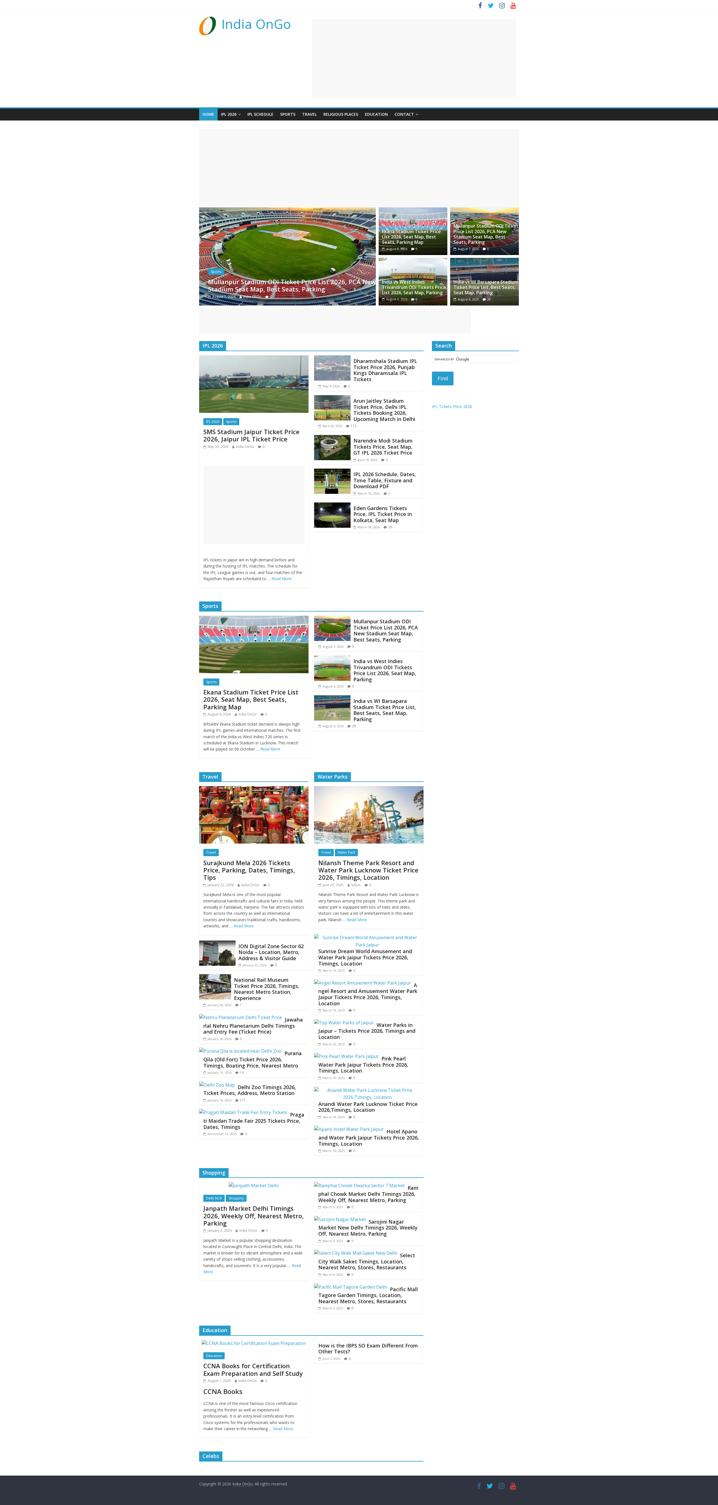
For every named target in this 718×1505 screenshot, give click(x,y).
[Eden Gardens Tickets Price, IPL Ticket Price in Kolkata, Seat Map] (332, 506)
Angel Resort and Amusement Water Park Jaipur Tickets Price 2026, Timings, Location (367, 994)
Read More (281, 578)
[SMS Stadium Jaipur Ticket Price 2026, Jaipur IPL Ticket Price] (254, 359)
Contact (404, 114)
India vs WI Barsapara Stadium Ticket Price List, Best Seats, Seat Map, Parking (486, 287)
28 (489, 299)
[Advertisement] (414, 58)
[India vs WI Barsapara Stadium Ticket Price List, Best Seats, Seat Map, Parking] (484, 261)
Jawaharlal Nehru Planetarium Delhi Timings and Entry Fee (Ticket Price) (253, 1025)
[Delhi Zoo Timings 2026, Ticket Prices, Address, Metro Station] (217, 1085)
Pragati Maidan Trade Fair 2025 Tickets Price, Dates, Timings (253, 1120)
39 (390, 527)
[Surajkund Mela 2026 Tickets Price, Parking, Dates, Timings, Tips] (254, 789)
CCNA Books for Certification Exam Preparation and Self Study (253, 1369)
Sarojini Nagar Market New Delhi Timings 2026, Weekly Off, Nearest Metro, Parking (368, 1227)
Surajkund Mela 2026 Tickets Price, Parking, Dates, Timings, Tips (249, 870)
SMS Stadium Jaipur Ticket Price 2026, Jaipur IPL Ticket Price (251, 435)
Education (376, 114)
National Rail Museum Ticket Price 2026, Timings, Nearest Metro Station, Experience (266, 988)
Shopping (236, 1198)
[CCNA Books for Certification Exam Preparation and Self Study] (254, 1343)
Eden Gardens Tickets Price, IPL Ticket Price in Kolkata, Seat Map (382, 514)
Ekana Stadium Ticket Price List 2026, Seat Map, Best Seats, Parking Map (411, 236)
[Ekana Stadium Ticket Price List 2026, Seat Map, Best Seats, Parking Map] (413, 211)
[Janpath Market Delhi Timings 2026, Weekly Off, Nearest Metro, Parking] (254, 1185)
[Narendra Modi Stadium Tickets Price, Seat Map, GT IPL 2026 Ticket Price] (332, 438)
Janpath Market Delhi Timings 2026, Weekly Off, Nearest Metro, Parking (253, 1215)
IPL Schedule (260, 114)
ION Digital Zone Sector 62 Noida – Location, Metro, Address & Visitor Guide (271, 952)
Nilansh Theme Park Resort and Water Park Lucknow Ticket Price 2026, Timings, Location (368, 870)
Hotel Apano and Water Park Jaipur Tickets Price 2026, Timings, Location (368, 1137)
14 (242, 1072)
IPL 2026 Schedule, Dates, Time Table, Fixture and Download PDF (384, 480)
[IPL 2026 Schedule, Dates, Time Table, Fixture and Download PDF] (332, 472)
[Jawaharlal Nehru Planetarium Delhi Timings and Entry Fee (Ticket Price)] (240, 1017)
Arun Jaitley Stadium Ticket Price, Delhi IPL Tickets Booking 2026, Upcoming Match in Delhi (384, 409)
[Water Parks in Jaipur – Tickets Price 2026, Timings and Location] (344, 1023)
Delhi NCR (214, 1198)
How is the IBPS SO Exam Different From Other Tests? (368, 1348)
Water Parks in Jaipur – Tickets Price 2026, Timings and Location (366, 1031)
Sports (287, 114)
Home (208, 114)
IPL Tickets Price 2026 (452, 406)
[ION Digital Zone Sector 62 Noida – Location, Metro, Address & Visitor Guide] (217, 944)
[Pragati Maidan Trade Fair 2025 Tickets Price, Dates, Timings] (243, 1112)
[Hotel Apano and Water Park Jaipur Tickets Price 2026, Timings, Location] (349, 1129)
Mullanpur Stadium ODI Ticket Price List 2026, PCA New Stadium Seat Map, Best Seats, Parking (486, 234)
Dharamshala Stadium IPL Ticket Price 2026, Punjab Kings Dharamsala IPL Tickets (385, 370)
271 (243, 1100)
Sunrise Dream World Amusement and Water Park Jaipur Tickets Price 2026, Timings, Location (365, 957)
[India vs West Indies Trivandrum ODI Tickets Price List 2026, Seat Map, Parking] (287, 211)
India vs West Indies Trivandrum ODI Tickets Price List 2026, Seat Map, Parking (290, 285)
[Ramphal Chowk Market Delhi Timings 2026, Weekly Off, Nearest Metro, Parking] (359, 1185)
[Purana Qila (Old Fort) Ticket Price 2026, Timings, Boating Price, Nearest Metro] (240, 1051)
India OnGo (256, 24)
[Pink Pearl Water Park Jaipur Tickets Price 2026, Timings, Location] (346, 1056)
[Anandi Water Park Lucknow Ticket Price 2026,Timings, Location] (367, 1090)
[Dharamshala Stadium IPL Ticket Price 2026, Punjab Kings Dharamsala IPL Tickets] (332, 359)
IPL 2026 (228, 114)
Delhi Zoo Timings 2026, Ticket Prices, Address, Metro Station (249, 1090)
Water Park (346, 852)
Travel (309, 114)
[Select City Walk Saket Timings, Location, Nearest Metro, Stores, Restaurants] (355, 1253)
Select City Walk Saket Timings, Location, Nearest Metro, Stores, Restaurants (366, 1261)
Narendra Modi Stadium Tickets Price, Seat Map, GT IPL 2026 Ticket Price (383, 446)
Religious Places (340, 114)
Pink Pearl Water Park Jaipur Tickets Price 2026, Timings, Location (363, 1064)
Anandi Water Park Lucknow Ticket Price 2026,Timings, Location (368, 1107)
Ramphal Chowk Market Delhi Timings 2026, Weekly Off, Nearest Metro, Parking (368, 1193)
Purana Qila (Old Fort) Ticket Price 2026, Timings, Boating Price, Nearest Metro (252, 1059)
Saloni (356, 885)
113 (353, 425)
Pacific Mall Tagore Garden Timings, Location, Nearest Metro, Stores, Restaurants (368, 1295)
